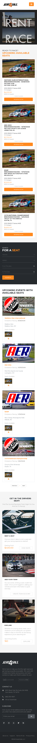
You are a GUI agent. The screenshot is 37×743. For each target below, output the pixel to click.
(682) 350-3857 (10, 697)
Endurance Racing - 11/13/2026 (16, 172)
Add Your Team (11, 579)
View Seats (26, 548)
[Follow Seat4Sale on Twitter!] (18, 723)
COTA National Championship (16, 458)
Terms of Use (20, 735)
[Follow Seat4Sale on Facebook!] (4, 723)
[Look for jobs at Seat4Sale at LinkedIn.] (23, 723)
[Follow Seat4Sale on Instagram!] (8, 723)
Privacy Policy (30, 735)
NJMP (7, 412)
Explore (8, 625)
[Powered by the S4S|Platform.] (8, 679)
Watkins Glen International (15, 318)
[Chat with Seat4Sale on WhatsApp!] (13, 723)
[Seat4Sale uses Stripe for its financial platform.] (23, 680)
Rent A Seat (9, 536)
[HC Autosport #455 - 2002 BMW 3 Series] (8, 334)
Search (8, 277)
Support (12, 735)
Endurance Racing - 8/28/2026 (17, 82)
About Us (5, 735)
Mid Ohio (8, 365)
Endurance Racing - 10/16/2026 (17, 127)
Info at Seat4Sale (11, 699)
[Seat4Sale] (18, 664)
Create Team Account (21, 594)
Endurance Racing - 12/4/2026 (16, 217)
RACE (18, 38)
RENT (18, 22)
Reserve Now (18, 99)
